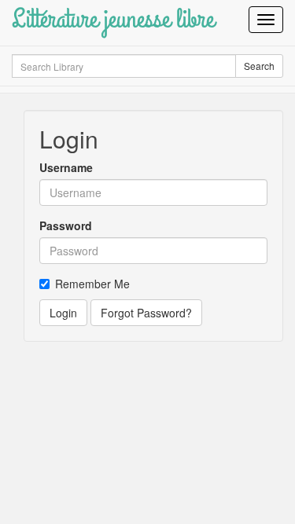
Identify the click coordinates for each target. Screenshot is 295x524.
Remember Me (92, 283)
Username (66, 167)
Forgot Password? (146, 313)
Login (63, 313)
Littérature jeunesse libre (113, 19)
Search (259, 65)
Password (65, 225)
